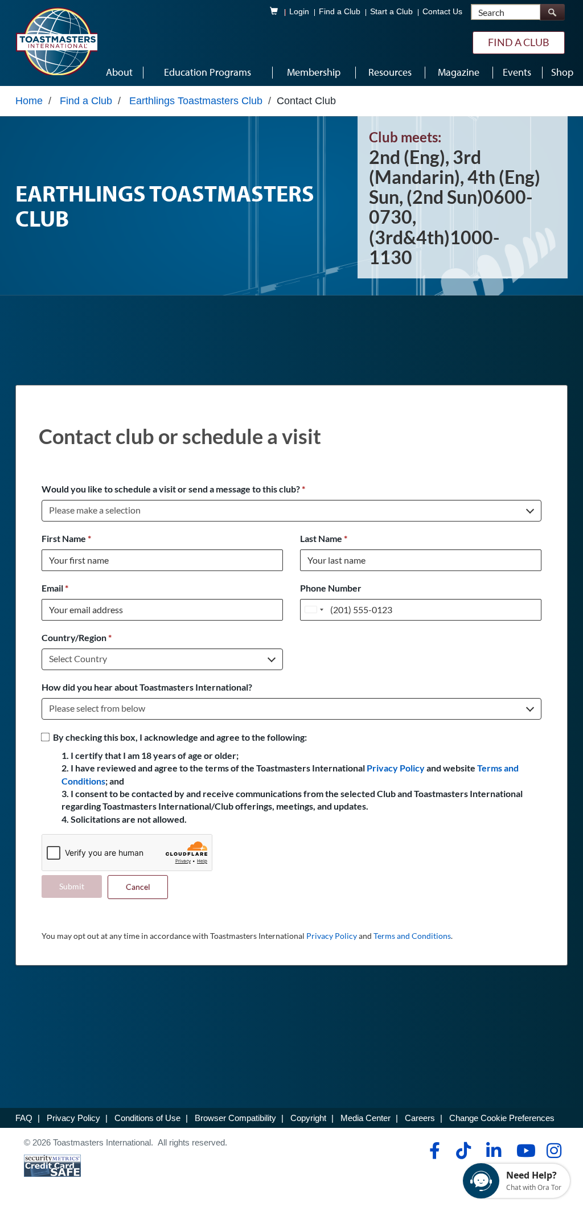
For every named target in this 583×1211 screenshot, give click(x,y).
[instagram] (553, 1150)
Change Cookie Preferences (502, 1118)
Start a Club (391, 11)
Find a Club (339, 11)
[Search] (552, 12)
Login (299, 11)
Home (29, 100)
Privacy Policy (396, 767)
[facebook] (433, 1150)
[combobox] (314, 610)
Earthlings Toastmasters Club (195, 100)
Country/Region (77, 637)
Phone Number (331, 587)
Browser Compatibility (235, 1118)
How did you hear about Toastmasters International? (147, 687)
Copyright (308, 1118)
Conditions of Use (147, 1118)
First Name (66, 538)
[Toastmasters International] (56, 41)
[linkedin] (493, 1150)
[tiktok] (463, 1150)
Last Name (323, 538)
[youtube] (523, 1150)
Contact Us (442, 11)
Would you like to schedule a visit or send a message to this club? (173, 488)
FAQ (23, 1118)
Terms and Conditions (412, 936)
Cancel (138, 887)
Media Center (365, 1118)
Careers (420, 1118)
